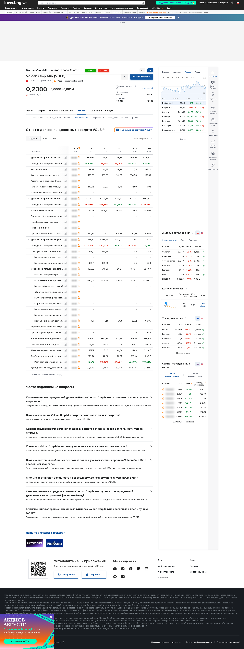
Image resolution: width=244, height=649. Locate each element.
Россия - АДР (87, 12)
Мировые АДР (74, 12)
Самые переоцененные (195, 334)
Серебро (166, 76)
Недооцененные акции (177, 12)
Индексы (177, 31)
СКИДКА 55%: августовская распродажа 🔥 (176, 3)
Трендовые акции (172, 277)
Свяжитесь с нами (199, 531)
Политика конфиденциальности (199, 601)
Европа (107, 12)
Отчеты (124, 77)
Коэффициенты (98, 77)
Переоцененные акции (198, 12)
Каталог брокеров (173, 247)
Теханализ (95, 69)
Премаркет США (59, 12)
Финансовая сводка (34, 77)
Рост (183, 199)
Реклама (194, 525)
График (41, 69)
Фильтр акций (142, 8)
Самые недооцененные (172, 334)
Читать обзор (202, 264)
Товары (188, 31)
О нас (193, 519)
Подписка (146, 48)
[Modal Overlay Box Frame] (27, 631)
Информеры (163, 537)
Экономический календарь (121, 8)
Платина (166, 80)
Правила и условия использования (166, 601)
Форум (109, 69)
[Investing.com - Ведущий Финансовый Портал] (16, 3)
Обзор (29, 69)
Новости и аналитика (61, 69)
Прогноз (134, 77)
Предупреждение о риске (228, 601)
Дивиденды (113, 77)
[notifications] (232, 2)
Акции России (35, 12)
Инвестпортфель (166, 531)
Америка (98, 12)
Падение (193, 199)
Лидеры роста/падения (176, 192)
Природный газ (169, 89)
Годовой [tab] (33, 97)
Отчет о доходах (53, 77)
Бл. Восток (117, 12)
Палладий (166, 85)
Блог (160, 519)
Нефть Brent (167, 62)
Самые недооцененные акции (176, 324)
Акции (9, 12)
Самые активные (169, 199)
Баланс (67, 77)
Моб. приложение (166, 525)
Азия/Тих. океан (130, 12)
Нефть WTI (167, 67)
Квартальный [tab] (49, 97)
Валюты (165, 31)
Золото (165, 71)
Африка (142, 12)
